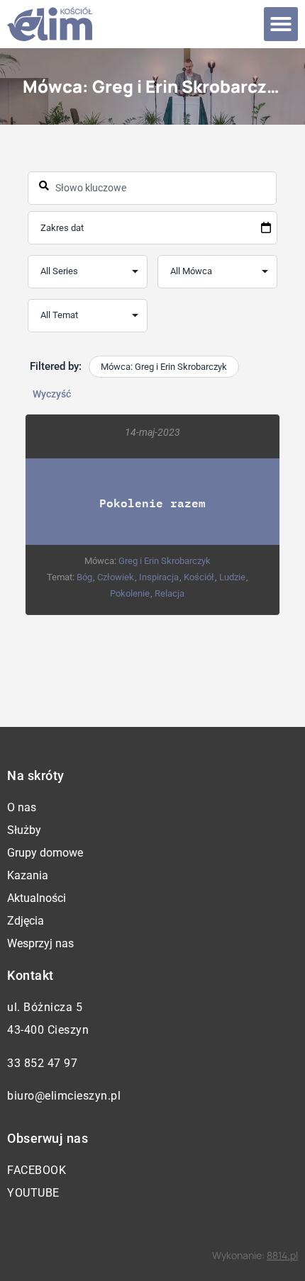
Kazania (27, 875)
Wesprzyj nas (40, 943)
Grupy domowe (45, 852)
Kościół (199, 577)
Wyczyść (52, 394)
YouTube (33, 1193)
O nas (21, 807)
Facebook (36, 1170)
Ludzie (232, 577)
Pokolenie (130, 593)
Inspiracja (159, 577)
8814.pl (282, 1255)
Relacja (169, 593)
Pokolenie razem (152, 502)
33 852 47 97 (42, 1063)
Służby (24, 830)
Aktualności (36, 898)
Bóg (84, 577)
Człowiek (115, 577)
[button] (281, 24)
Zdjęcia (25, 920)
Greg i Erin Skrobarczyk (164, 560)
